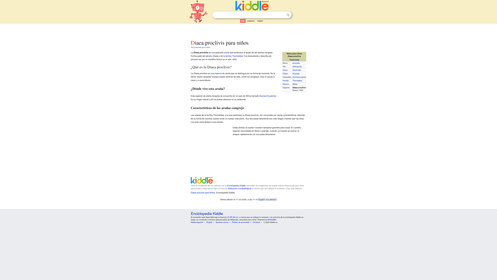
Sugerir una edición (267, 199)
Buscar (288, 15)
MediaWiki (272, 219)
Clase (285, 70)
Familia (285, 80)
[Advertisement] (248, 31)
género (209, 55)
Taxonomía (294, 59)
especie (218, 73)
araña (226, 52)
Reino (285, 63)
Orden (285, 73)
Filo (284, 66)
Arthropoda (297, 66)
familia (228, 55)
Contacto (256, 222)
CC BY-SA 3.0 (232, 217)
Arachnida (297, 70)
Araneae (296, 73)
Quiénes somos (222, 222)
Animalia (296, 63)
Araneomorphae (299, 77)
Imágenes (251, 21)
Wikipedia (234, 219)
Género (286, 84)
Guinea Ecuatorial (268, 95)
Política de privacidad (240, 222)
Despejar (282, 15)
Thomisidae (297, 80)
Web (242, 21)
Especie (286, 87)
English (260, 21)
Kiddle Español (197, 222)
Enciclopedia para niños (200, 47)
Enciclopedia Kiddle (207, 213)
